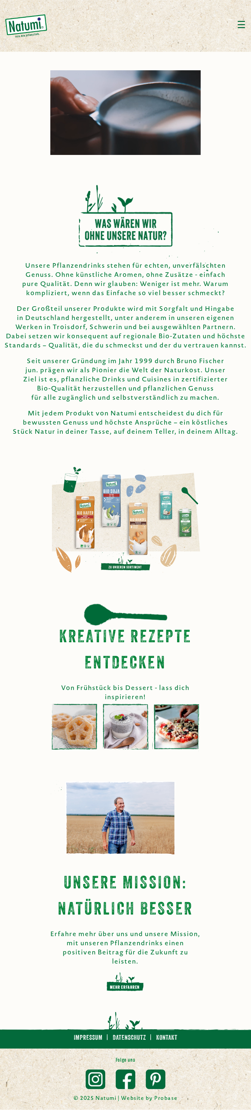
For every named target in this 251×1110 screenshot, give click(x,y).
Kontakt (166, 1038)
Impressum (89, 1038)
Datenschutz (130, 1038)
